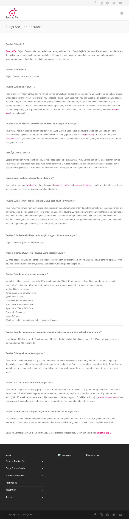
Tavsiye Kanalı (12, 138)
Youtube (30, 185)
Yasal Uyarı (11, 490)
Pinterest (87, 185)
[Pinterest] (107, 3)
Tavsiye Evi (11, 51)
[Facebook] (95, 3)
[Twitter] (114, 3)
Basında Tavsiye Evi (15, 461)
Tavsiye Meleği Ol (88, 134)
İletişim (9, 497)
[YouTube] (120, 3)
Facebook (57, 185)
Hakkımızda (11, 483)
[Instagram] (101, 3)
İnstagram (75, 185)
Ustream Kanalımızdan (107, 397)
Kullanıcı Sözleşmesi (15, 475)
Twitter (66, 185)
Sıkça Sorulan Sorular (16, 468)
